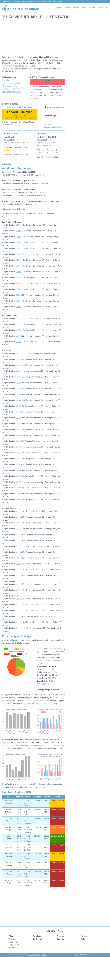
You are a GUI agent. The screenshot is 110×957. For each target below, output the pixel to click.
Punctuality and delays (11, 89)
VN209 (19, 523)
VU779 (18, 330)
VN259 (19, 599)
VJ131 (18, 388)
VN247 (18, 575)
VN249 (19, 581)
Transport (76, 7)
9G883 (18, 289)
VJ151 (18, 441)
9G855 (18, 260)
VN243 (19, 564)
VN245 (19, 569)
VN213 (18, 534)
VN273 (18, 622)
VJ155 (18, 453)
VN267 (18, 616)
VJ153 (18, 447)
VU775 (18, 324)
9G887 (18, 295)
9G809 (18, 242)
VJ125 (18, 371)
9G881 (18, 283)
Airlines (12, 948)
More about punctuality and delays (44, 98)
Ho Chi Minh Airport (24, 8)
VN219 (18, 552)
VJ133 (18, 394)
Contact (37, 955)
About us (44, 955)
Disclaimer (31, 955)
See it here (14, 124)
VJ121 (18, 359)
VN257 (18, 596)
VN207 (18, 517)
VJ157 (18, 458)
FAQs (106, 7)
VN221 (18, 558)
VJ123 (18, 365)
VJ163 (18, 470)
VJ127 (18, 377)
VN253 (19, 590)
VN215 (18, 540)
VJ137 (18, 406)
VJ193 (18, 488)
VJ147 (18, 429)
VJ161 (18, 464)
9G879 (18, 277)
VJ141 (18, 412)
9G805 (18, 231)
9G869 (18, 272)
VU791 (18, 342)
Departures (13, 942)
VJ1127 (18, 353)
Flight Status (7, 80)
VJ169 (18, 482)
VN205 (19, 511)
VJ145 (18, 423)
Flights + (59, 7)
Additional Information (11, 83)
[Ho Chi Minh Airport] (5, 7)
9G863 (18, 266)
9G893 (18, 307)
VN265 (19, 610)
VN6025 (19, 628)
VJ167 (18, 476)
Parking (83, 7)
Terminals (67, 7)
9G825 (18, 248)
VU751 (18, 318)
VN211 (18, 529)
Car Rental (91, 7)
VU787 (18, 336)
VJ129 (18, 383)
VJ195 (18, 494)
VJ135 (18, 400)
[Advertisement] (55, 38)
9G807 (18, 237)
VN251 (18, 584)
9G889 (18, 301)
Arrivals (12, 939)
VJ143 (18, 418)
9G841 (18, 254)
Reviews (100, 7)
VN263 (19, 604)
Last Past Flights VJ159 (11, 92)
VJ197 (18, 499)
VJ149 (18, 435)
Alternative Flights (9, 86)
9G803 (18, 225)
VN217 (18, 546)
